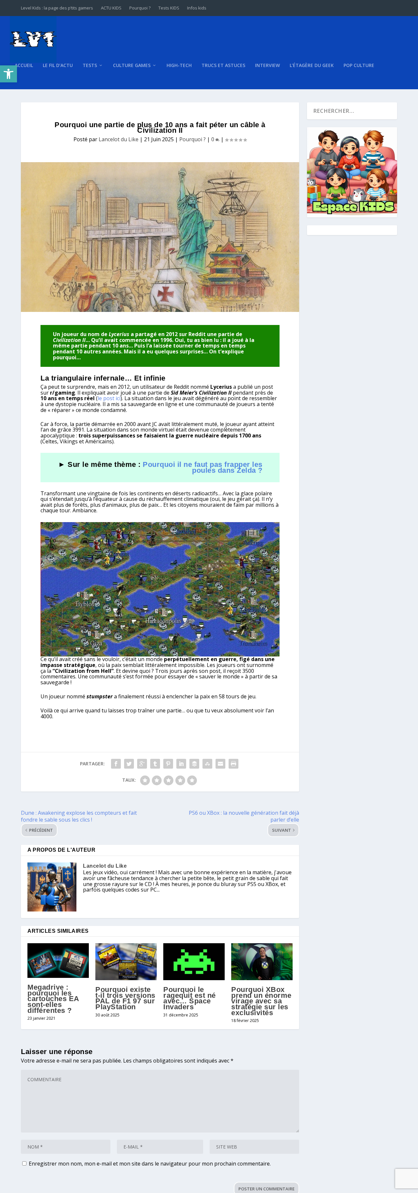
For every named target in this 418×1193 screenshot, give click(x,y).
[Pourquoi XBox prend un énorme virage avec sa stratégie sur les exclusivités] (262, 961)
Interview (267, 65)
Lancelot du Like (118, 139)
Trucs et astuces (223, 65)
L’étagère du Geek (312, 65)
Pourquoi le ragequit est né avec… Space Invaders (189, 998)
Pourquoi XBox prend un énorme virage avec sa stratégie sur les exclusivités (261, 1000)
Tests (90, 65)
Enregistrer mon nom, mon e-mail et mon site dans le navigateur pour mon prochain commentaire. (150, 1163)
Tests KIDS (168, 8)
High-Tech (179, 65)
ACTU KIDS (111, 8)
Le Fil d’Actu (58, 65)
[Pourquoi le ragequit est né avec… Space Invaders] (194, 961)
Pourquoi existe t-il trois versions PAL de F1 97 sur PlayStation (125, 998)
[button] (8, 73)
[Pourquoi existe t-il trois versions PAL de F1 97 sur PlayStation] (126, 961)
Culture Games (132, 65)
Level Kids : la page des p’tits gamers (57, 8)
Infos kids (196, 8)
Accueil (24, 65)
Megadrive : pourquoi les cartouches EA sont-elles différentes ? (53, 998)
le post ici (109, 398)
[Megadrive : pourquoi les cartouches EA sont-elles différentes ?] (58, 960)
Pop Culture (359, 65)
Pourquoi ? (140, 8)
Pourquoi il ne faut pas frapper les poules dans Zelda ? (203, 467)
